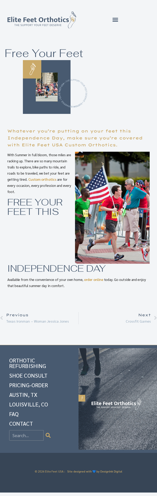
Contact (21, 423)
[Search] (48, 435)
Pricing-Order (28, 384)
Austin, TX (23, 394)
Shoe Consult (28, 375)
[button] (115, 20)
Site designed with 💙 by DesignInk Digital (94, 471)
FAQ (14, 413)
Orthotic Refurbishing (27, 363)
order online (93, 279)
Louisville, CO (28, 404)
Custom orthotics (42, 179)
